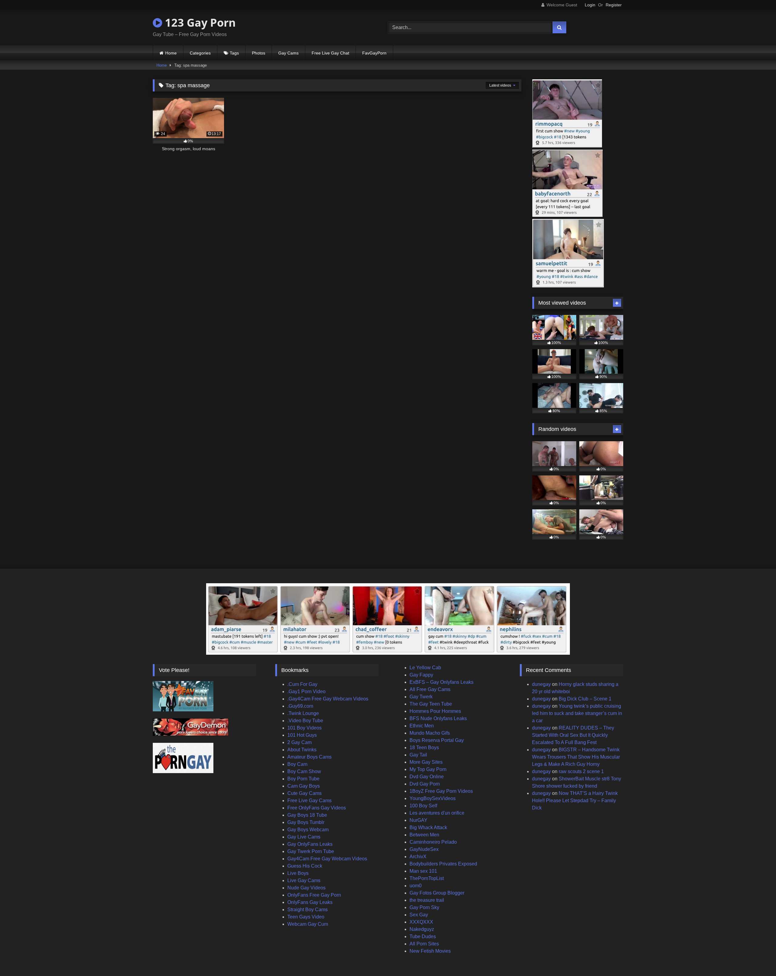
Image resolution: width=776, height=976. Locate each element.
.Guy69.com (300, 706)
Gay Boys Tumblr (305, 822)
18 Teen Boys (424, 747)
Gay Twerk (421, 696)
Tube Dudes (423, 936)
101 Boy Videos (304, 727)
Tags (234, 53)
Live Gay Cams (303, 880)
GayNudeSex (424, 849)
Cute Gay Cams (304, 793)
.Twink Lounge (303, 713)
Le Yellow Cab (425, 667)
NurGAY (418, 820)
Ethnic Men (422, 725)
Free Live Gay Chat (330, 53)
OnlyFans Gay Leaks (310, 902)
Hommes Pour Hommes (435, 711)
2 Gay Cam (299, 742)
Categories (200, 53)
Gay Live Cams (303, 836)
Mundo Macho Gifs (430, 733)
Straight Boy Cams (307, 909)
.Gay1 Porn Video (306, 691)
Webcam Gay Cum (307, 924)
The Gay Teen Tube (431, 703)
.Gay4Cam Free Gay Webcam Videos (327, 698)
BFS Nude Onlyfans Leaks (438, 718)
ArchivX (418, 856)
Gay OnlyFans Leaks (310, 844)
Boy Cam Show (304, 771)
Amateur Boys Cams (309, 756)
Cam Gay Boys (303, 786)
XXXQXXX (421, 922)
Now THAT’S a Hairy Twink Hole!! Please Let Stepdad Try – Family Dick (575, 800)
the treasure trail (427, 900)
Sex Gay (419, 914)
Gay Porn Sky (424, 907)
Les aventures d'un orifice (437, 813)
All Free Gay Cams (430, 689)
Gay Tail (418, 754)
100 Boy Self (423, 805)
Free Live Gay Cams (309, 800)
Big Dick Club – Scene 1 (585, 698)
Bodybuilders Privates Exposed (443, 863)
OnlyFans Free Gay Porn (314, 895)
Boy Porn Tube (303, 778)
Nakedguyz (422, 929)
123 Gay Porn (199, 22)
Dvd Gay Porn (425, 783)
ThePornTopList (427, 878)
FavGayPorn (374, 53)
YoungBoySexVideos (433, 798)
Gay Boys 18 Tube (307, 815)
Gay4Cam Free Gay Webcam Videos (327, 858)
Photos (258, 53)
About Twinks (301, 749)
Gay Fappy (421, 674)
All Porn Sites (424, 943)
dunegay (541, 684)
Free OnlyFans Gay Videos (316, 807)
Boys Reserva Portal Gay (437, 740)
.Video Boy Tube (305, 720)
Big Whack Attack (428, 827)
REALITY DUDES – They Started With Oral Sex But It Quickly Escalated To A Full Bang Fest (573, 735)
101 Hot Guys (302, 735)
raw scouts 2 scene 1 (581, 771)
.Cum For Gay (302, 684)
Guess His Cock (304, 865)
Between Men (424, 834)
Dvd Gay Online (427, 776)
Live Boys (298, 873)
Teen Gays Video (305, 916)
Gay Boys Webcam (308, 829)
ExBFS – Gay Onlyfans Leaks (441, 682)
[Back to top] (757, 958)
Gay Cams (288, 53)
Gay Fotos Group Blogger (437, 892)
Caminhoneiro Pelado (433, 842)
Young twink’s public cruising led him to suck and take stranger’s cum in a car (577, 713)
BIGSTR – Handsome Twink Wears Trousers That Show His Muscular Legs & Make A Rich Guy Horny (576, 757)
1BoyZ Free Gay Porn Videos (441, 791)
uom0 (416, 885)
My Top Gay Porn (428, 769)
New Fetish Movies (430, 951)
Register (614, 4)
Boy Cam (297, 764)
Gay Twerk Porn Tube (310, 851)
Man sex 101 (423, 871)
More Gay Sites (426, 762)
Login (590, 4)
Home (171, 53)
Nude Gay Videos (306, 887)
